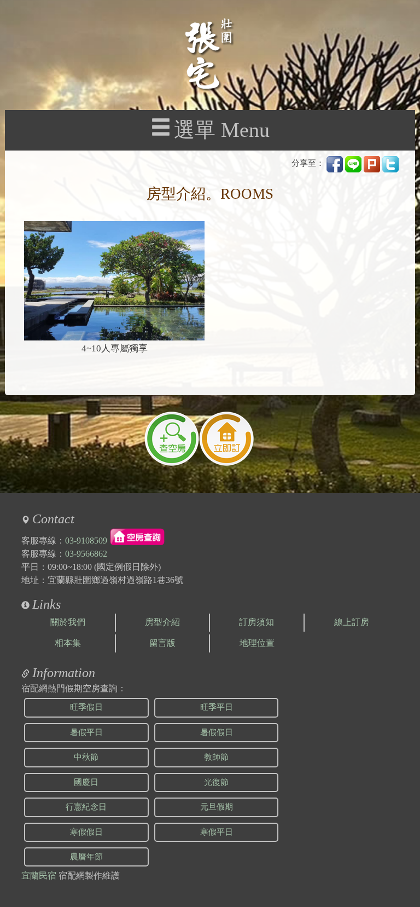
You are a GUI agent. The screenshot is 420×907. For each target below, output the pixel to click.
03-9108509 (86, 540)
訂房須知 (256, 622)
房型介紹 (162, 622)
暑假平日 (86, 732)
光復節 (216, 782)
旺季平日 (216, 707)
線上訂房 (351, 622)
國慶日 (86, 782)
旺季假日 (86, 707)
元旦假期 (216, 806)
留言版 (162, 643)
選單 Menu (222, 130)
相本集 (68, 643)
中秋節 (86, 757)
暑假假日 (216, 732)
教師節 (216, 757)
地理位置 (257, 643)
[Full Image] (114, 280)
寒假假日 (86, 832)
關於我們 (67, 622)
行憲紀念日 (86, 806)
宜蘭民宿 (38, 875)
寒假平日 (216, 832)
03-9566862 (86, 553)
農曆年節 (86, 856)
